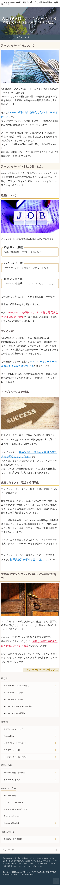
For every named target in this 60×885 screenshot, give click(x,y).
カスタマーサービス (12, 750)
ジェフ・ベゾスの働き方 (14, 802)
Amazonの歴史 (10, 796)
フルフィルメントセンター (14, 729)
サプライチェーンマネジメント (16, 743)
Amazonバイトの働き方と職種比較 (18, 706)
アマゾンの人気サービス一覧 (15, 809)
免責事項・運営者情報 (13, 839)
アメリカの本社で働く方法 (42, 669)
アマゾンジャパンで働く (14, 693)
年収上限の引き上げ (12, 780)
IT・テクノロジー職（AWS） (16, 757)
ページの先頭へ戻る (56, 881)
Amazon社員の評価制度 (13, 699)
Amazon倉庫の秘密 (11, 823)
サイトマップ (8, 850)
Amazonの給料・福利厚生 (14, 773)
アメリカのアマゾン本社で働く (16, 686)
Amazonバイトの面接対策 (14, 713)
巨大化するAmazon (11, 816)
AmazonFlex (9, 736)
